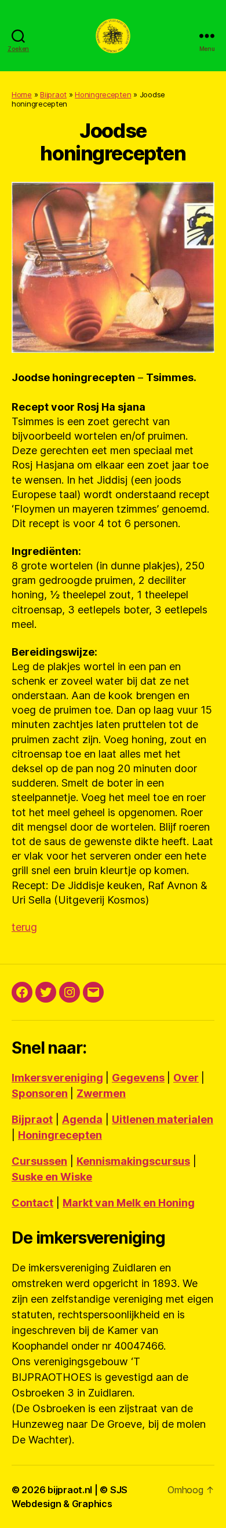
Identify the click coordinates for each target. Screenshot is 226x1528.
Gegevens (138, 1078)
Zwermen (101, 1093)
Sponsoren (40, 1093)
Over (186, 1078)
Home (22, 94)
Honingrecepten (103, 94)
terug (24, 927)
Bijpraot (53, 94)
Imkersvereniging (57, 1078)
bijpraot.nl (70, 1490)
